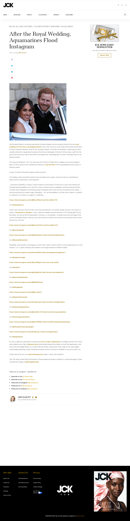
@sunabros (16, 267)
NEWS (5, 15)
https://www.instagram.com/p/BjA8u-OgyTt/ (25, 292)
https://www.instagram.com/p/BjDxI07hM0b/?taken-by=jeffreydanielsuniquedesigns (39, 322)
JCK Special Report (29, 379)
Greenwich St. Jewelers (24, 212)
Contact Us (6, 482)
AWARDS (56, 15)
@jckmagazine (33, 383)
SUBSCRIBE (69, 15)
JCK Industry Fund (23, 482)
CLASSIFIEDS (43, 15)
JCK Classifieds (22, 487)
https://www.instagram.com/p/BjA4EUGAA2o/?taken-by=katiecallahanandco (36, 235)
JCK (8, 5)
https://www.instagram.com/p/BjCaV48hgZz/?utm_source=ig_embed (34, 262)
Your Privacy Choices (36, 492)
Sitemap (5, 491)
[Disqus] (46, 432)
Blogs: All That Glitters (20, 26)
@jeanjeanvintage (18, 257)
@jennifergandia (18, 230)
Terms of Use (7, 495)
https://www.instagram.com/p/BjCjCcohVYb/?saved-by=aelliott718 (33, 225)
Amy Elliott (22, 53)
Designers (55, 26)
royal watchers (50, 165)
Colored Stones (41, 26)
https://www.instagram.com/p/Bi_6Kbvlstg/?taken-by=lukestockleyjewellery (37, 302)
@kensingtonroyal (31, 362)
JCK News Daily (28, 376)
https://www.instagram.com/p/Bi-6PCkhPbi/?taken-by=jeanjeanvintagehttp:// (37, 252)
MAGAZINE (17, 15)
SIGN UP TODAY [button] (104, 55)
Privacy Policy (37, 478)
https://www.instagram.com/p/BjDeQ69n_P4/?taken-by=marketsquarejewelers (37, 312)
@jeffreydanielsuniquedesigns (23, 327)
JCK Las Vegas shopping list (50, 342)
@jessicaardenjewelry (20, 277)
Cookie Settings (37, 487)
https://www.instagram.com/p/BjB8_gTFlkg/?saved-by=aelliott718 (33, 200)
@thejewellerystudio (19, 297)
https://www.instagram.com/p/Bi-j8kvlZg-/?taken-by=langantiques (33, 332)
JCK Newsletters (23, 478)
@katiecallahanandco (20, 240)
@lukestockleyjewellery (20, 307)
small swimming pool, (35, 354)
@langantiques (17, 337)
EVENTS (29, 15)
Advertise (6, 487)
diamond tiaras (32, 344)
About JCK (6, 478)
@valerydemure (18, 205)
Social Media (67, 26)
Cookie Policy (37, 482)
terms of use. (80, 516)
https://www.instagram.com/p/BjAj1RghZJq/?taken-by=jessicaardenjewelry (36, 272)
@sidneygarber (17, 287)
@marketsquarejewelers (21, 317)
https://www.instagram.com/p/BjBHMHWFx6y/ (26, 282)
